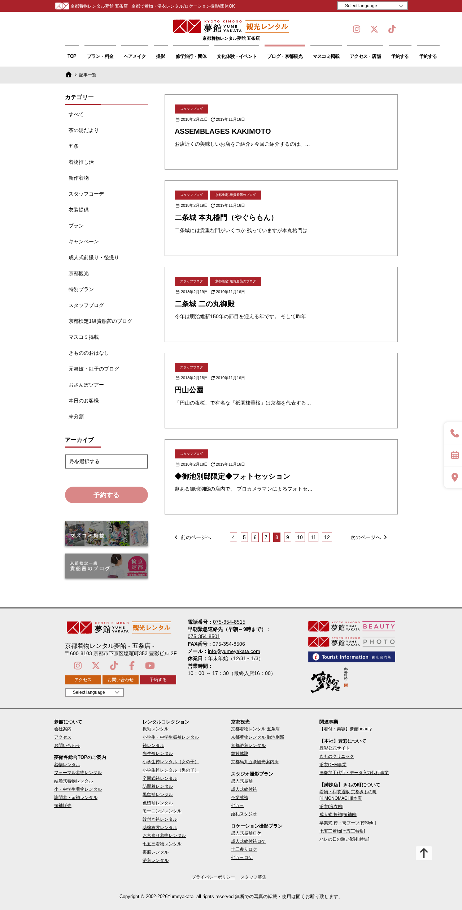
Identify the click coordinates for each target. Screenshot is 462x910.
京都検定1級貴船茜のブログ (100, 321)
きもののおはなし (89, 352)
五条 (74, 146)
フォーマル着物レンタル (78, 772)
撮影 (160, 56)
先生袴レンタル (158, 753)
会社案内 (62, 728)
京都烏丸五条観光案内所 (255, 761)
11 (313, 537)
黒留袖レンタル (158, 794)
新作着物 (79, 177)
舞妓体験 (239, 753)
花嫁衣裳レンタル (160, 827)
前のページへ (195, 537)
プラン (76, 225)
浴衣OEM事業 (332, 764)
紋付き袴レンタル (160, 819)
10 (300, 537)
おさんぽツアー (86, 384)
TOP (72, 56)
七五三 (237, 805)
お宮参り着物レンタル (164, 835)
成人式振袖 (242, 780)
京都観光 (79, 273)
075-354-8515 (229, 622)
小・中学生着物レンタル (78, 789)
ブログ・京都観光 (284, 56)
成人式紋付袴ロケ (248, 841)
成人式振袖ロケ (246, 833)
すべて (76, 114)
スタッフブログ (86, 305)
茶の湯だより (84, 130)
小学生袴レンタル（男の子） (171, 770)
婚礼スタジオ (244, 813)
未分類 (76, 416)
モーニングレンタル (162, 810)
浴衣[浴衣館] (331, 806)
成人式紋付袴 (244, 789)
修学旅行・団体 (191, 56)
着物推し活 (81, 162)
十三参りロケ (244, 849)
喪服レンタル (156, 852)
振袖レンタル (156, 728)
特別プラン (81, 289)
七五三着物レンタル (162, 843)
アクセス (83, 679)
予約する (400, 56)
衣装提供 (79, 209)
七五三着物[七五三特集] (342, 831)
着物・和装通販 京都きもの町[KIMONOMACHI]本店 (348, 794)
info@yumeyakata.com (234, 651)
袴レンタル (153, 745)
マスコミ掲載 (326, 56)
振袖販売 (62, 805)
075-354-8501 (204, 636)
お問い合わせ (121, 679)
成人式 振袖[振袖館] (338, 814)
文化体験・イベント (237, 56)
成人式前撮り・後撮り (94, 257)
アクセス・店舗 (365, 56)
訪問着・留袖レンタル (75, 797)
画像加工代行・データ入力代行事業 (354, 772)
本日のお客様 (84, 400)
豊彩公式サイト (334, 748)
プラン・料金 (100, 56)
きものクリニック (336, 756)
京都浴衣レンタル (248, 745)
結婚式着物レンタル (73, 780)
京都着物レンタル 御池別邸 (257, 737)
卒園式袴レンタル (160, 778)
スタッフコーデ (86, 193)
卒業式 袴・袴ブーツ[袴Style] (347, 822)
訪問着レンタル (158, 786)
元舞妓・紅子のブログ (94, 368)
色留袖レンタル (158, 803)
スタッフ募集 (253, 877)
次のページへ (366, 537)
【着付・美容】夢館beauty (345, 728)
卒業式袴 (239, 797)
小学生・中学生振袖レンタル (171, 737)
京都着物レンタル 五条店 (255, 728)
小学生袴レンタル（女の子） (171, 761)
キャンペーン (84, 241)
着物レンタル (67, 764)
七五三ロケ (242, 857)
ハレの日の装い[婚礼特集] (344, 839)
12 (327, 537)
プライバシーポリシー (213, 877)
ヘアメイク (135, 56)
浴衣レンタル (156, 860)
